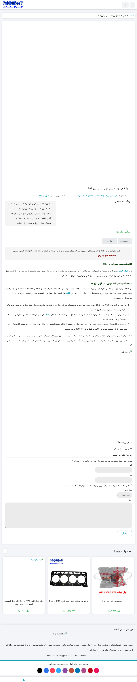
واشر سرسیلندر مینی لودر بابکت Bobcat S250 (68, 601)
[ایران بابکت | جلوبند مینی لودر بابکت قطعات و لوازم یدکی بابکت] (12, 5)
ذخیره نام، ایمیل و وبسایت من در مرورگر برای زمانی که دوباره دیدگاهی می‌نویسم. (97, 485)
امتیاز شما (127, 490)
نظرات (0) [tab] (108, 241)
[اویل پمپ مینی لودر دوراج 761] (113, 578)
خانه (132, 15)
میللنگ (48, 315)
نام (130, 465)
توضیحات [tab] (124, 241)
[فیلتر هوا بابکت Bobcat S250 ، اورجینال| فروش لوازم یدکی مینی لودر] (24, 578)
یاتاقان (67, 293)
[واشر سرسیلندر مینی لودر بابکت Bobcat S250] (68, 578)
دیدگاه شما (127, 500)
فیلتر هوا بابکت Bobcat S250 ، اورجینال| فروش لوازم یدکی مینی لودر (23, 602)
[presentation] (5, 551)
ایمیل (129, 475)
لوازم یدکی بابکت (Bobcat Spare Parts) (103, 196)
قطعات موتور (82, 196)
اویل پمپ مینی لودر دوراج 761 (113, 601)
